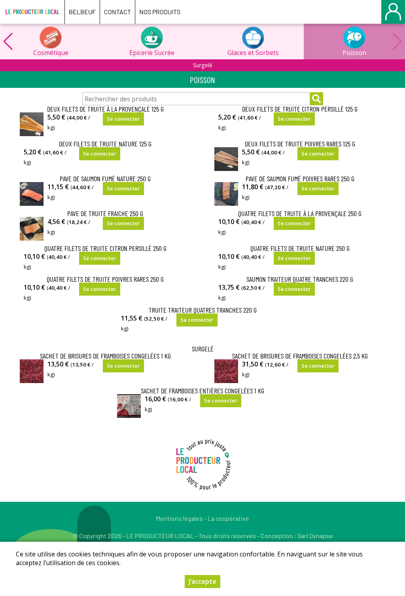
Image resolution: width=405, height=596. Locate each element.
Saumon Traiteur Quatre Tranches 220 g (299, 279)
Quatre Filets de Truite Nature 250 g (300, 248)
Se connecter (123, 118)
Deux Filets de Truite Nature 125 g (105, 143)
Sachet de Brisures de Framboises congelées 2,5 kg (300, 355)
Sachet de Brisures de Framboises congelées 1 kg (105, 355)
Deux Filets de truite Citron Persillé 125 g (300, 108)
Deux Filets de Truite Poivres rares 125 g (300, 143)
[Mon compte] (393, 12)
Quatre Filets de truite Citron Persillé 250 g (105, 248)
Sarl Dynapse (315, 535)
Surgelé (202, 65)
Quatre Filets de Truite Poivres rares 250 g (105, 279)
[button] (8, 41)
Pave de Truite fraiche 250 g (105, 213)
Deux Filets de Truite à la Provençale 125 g (105, 108)
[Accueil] (32, 12)
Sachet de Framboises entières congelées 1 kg (202, 390)
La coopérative (228, 518)
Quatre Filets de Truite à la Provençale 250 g (299, 213)
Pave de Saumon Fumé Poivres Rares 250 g (300, 178)
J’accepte (202, 581)
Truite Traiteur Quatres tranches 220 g (203, 310)
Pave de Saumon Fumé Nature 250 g (105, 178)
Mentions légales (179, 518)
